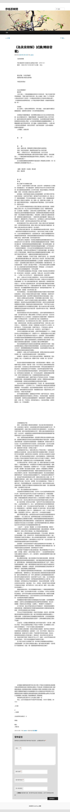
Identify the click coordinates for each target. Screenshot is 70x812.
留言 (18, 748)
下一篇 (62, 38)
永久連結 (35, 730)
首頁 (7, 32)
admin (31, 55)
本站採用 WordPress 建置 (35, 806)
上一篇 (7, 38)
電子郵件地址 (19, 779)
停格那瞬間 (11, 9)
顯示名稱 (18, 771)
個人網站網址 (19, 788)
